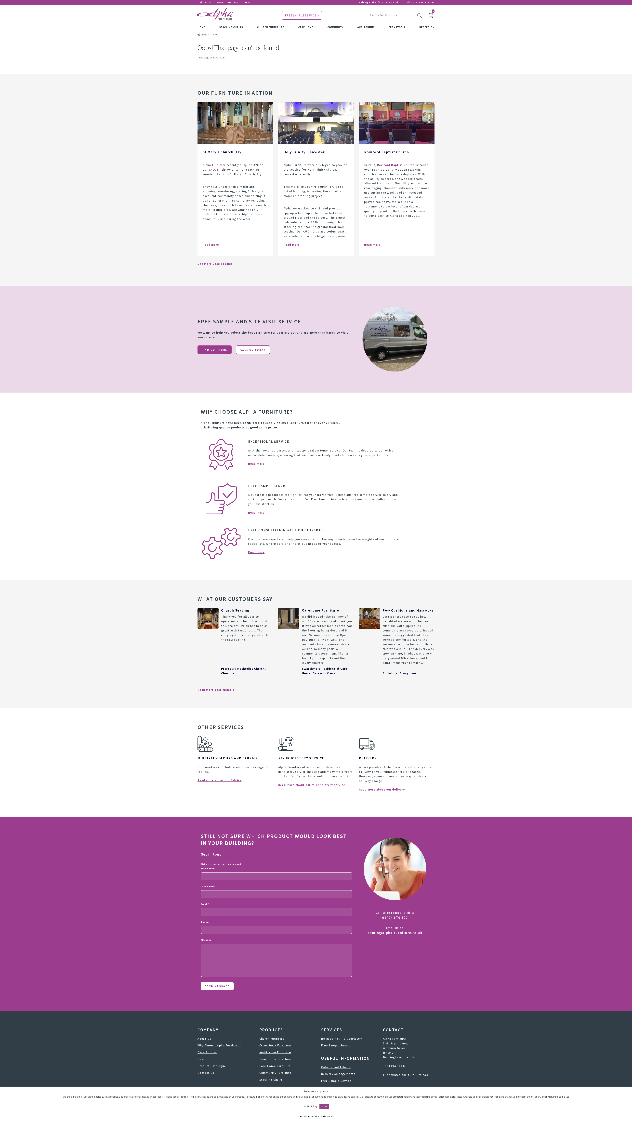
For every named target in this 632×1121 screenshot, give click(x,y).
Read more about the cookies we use (316, 1116)
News (220, 2)
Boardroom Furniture (275, 1059)
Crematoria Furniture (275, 1045)
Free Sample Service (336, 1045)
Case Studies (207, 1052)
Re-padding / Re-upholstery (342, 1038)
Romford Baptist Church (396, 165)
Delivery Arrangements (338, 1074)
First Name (208, 868)
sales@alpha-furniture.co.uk (379, 2)
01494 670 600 (425, 2)
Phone (205, 922)
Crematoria (396, 27)
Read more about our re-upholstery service (311, 785)
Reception (426, 27)
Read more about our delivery (382, 789)
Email (205, 904)
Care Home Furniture (275, 1066)
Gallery (233, 2)
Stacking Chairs (231, 27)
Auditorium (365, 27)
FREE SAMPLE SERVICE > (302, 15)
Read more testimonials (216, 690)
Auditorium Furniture (275, 1052)
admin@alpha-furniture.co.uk (395, 932)
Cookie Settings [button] (310, 1106)
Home (201, 27)
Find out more (214, 349)
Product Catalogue (212, 1066)
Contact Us (250, 2)
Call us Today (253, 349)
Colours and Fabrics (336, 1067)
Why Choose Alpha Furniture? (219, 1045)
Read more (211, 244)
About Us (205, 2)
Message (206, 940)
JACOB (214, 169)
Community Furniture (275, 1073)
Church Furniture (270, 27)
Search (419, 15)
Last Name (208, 886)
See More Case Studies (215, 264)
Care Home (305, 27)
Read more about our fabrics (220, 780)
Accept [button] (324, 1106)
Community (335, 27)
